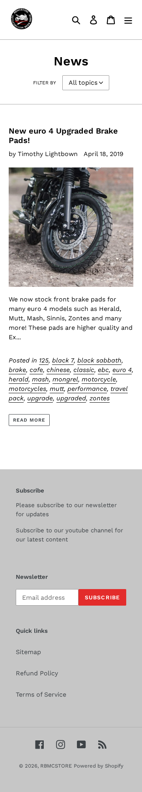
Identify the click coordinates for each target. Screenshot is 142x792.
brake (17, 370)
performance (87, 388)
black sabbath (99, 360)
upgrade (40, 398)
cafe (36, 370)
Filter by (44, 83)
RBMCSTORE (56, 766)
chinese (58, 370)
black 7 (63, 360)
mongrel (65, 379)
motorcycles (27, 388)
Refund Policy (37, 673)
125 (44, 360)
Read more (29, 420)
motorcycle (99, 379)
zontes (100, 398)
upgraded (71, 398)
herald (18, 379)
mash (40, 379)
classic (83, 370)
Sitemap (28, 652)
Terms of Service (41, 694)
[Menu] (128, 20)
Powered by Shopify (98, 766)
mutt (57, 388)
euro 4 (122, 370)
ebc (103, 370)
